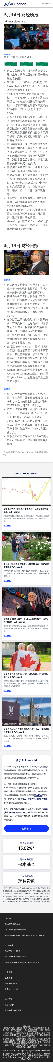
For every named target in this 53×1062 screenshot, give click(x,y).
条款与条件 (9, 1004)
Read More (8, 526)
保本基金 (38, 795)
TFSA (23, 799)
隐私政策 (8, 999)
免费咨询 (26, 828)
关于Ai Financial (11, 989)
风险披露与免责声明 (13, 1010)
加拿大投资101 (11, 983)
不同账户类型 (41, 799)
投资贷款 (26, 880)
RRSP (30, 799)
